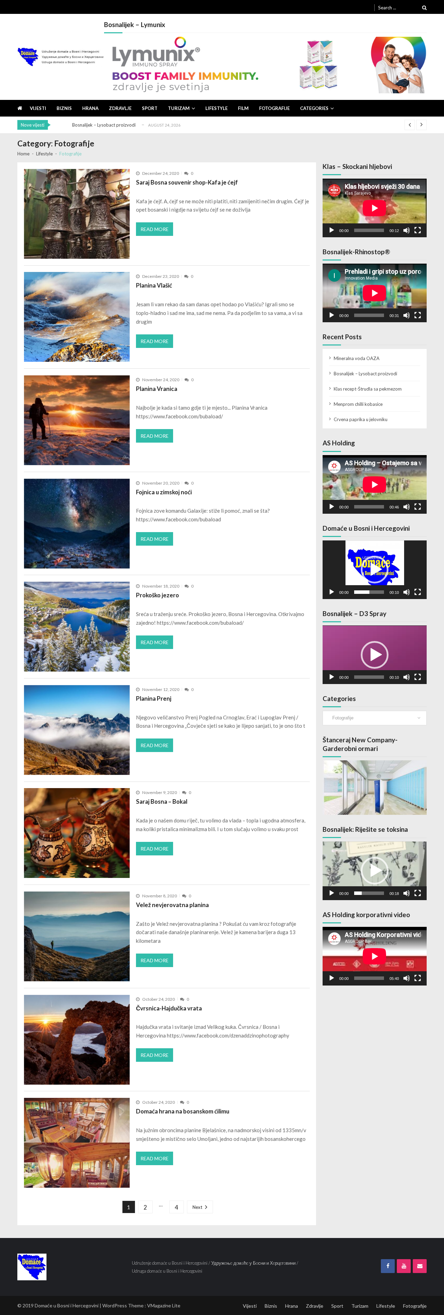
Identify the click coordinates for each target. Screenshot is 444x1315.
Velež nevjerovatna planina (172, 904)
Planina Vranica (156, 388)
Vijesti (38, 108)
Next (197, 1207)
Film (243, 108)
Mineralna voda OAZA (356, 358)
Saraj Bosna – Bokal (161, 801)
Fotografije (274, 108)
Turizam (179, 108)
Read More (154, 229)
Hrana (90, 108)
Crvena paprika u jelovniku (360, 419)
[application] (375, 208)
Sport (149, 108)
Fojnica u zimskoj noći (164, 492)
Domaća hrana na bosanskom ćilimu (182, 1111)
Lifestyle (216, 108)
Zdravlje (120, 108)
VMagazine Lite (163, 1305)
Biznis (64, 108)
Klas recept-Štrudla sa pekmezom (368, 389)
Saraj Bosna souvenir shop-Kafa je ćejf (187, 182)
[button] (374, 569)
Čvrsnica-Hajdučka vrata (169, 1008)
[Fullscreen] (417, 230)
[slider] (369, 592)
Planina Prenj (153, 698)
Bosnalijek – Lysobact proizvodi (104, 125)
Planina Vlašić (154, 285)
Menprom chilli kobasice (358, 404)
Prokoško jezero (157, 595)
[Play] (331, 230)
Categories (314, 108)
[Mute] (406, 230)
